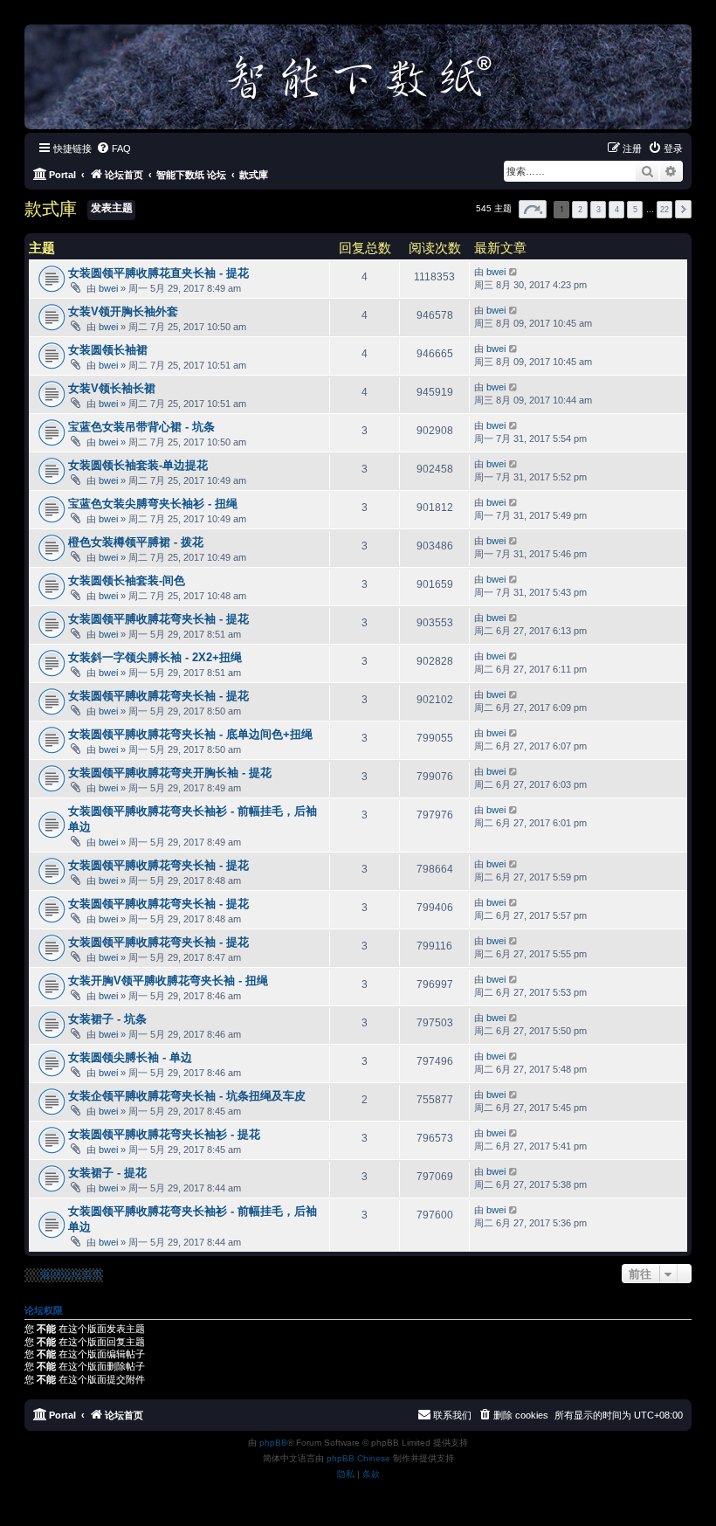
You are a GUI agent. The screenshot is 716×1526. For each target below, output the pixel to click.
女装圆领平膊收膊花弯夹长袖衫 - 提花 (164, 1134)
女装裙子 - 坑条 (107, 1018)
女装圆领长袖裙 (108, 349)
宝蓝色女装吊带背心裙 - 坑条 (141, 426)
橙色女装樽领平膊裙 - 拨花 (135, 542)
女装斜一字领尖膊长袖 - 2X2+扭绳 (155, 657)
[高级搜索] (671, 171)
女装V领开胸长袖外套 (123, 311)
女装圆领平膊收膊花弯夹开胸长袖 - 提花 (170, 772)
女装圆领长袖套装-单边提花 (138, 465)
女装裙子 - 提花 (107, 1172)
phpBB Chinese (358, 1458)
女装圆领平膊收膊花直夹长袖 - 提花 (158, 273)
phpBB (273, 1442)
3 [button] (598, 209)
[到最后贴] (514, 271)
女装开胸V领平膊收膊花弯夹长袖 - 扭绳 (168, 980)
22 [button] (664, 209)
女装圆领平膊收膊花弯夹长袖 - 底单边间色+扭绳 (190, 734)
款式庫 (50, 208)
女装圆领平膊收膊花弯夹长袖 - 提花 (158, 618)
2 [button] (580, 209)
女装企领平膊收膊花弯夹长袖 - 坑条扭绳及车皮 (187, 1095)
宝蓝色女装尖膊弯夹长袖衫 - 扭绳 (153, 503)
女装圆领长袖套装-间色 (126, 580)
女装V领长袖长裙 (111, 388)
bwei (108, 288)
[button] (533, 209)
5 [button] (635, 209)
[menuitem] (113, 148)
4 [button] (617, 209)
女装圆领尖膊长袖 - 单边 (130, 1057)
